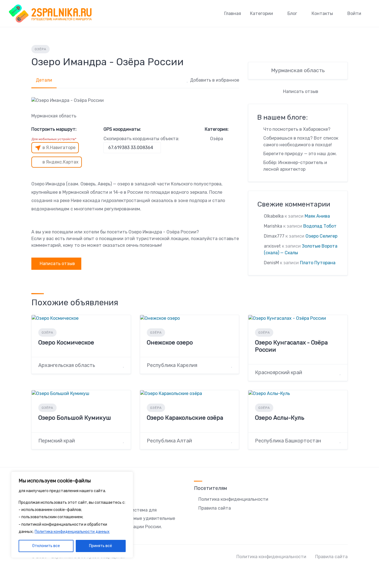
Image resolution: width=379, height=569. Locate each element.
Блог (292, 13)
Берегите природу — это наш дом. (300, 153)
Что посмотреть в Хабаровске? (296, 129)
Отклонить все (46, 545)
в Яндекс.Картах (60, 162)
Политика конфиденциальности (233, 499)
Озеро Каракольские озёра (185, 417)
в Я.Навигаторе (58, 147)
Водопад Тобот (320, 226)
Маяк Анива (317, 216)
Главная (232, 13)
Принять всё (100, 545)
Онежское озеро (170, 342)
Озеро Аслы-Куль (279, 417)
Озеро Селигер (321, 236)
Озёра (40, 49)
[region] (72, 515)
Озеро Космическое (66, 342)
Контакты (322, 13)
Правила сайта (214, 508)
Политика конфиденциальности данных (72, 531)
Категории (261, 13)
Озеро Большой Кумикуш (74, 417)
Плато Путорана (317, 262)
